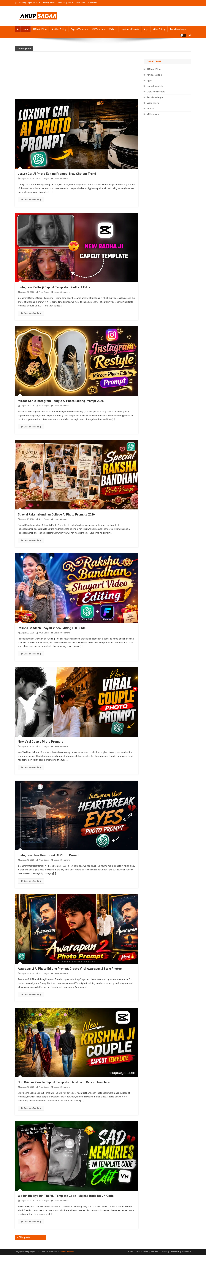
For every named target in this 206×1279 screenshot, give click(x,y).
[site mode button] (183, 35)
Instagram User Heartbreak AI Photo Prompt (48, 855)
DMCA (70, 3)
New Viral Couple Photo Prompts (40, 741)
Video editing (159, 29)
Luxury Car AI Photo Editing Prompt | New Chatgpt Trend (57, 174)
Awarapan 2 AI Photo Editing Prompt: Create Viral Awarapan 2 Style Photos (70, 968)
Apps (146, 29)
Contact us (92, 3)
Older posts (24, 1237)
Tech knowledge (178, 29)
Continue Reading (32, 199)
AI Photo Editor (40, 29)
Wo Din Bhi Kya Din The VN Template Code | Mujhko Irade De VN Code (66, 1196)
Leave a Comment (62, 178)
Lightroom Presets (130, 29)
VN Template (98, 29)
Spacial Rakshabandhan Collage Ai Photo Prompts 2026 (56, 514)
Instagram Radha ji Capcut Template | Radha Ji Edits (54, 287)
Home (26, 29)
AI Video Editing (59, 29)
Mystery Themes (67, 1252)
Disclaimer (80, 3)
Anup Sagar (44, 178)
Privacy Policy (48, 3)
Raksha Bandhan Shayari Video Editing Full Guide (52, 628)
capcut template (79, 29)
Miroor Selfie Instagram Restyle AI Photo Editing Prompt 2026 (61, 401)
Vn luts (113, 29)
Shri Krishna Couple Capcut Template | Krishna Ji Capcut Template (63, 1082)
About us (61, 3)
